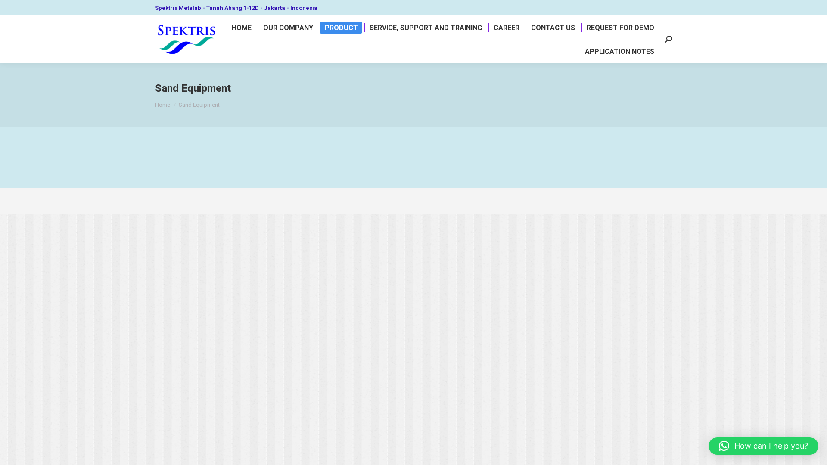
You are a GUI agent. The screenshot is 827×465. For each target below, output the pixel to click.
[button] (763, 446)
